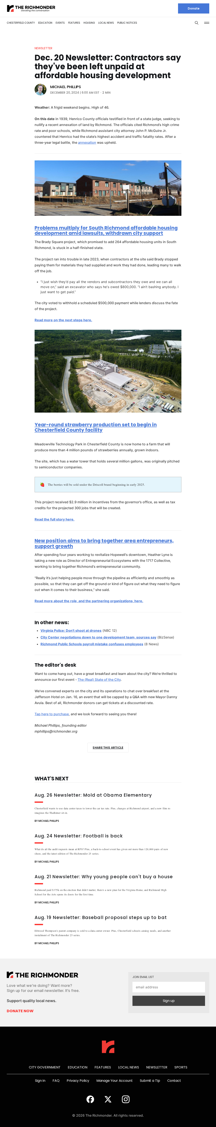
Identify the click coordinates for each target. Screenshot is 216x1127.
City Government (45, 1067)
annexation (87, 142)
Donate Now (20, 1010)
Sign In (40, 1080)
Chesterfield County (21, 23)
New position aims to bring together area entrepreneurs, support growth (104, 543)
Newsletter (43, 48)
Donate (194, 8)
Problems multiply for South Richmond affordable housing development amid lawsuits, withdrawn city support (106, 230)
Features (74, 23)
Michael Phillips (65, 86)
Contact (174, 1080)
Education (45, 23)
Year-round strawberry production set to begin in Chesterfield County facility (96, 427)
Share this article (108, 747)
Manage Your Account (114, 1080)
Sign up (169, 1000)
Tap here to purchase (52, 714)
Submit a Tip (150, 1080)
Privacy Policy (78, 1080)
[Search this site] (196, 23)
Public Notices (127, 23)
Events (60, 23)
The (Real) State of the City (99, 679)
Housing (89, 23)
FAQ (56, 1080)
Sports (180, 1067)
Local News (106, 23)
